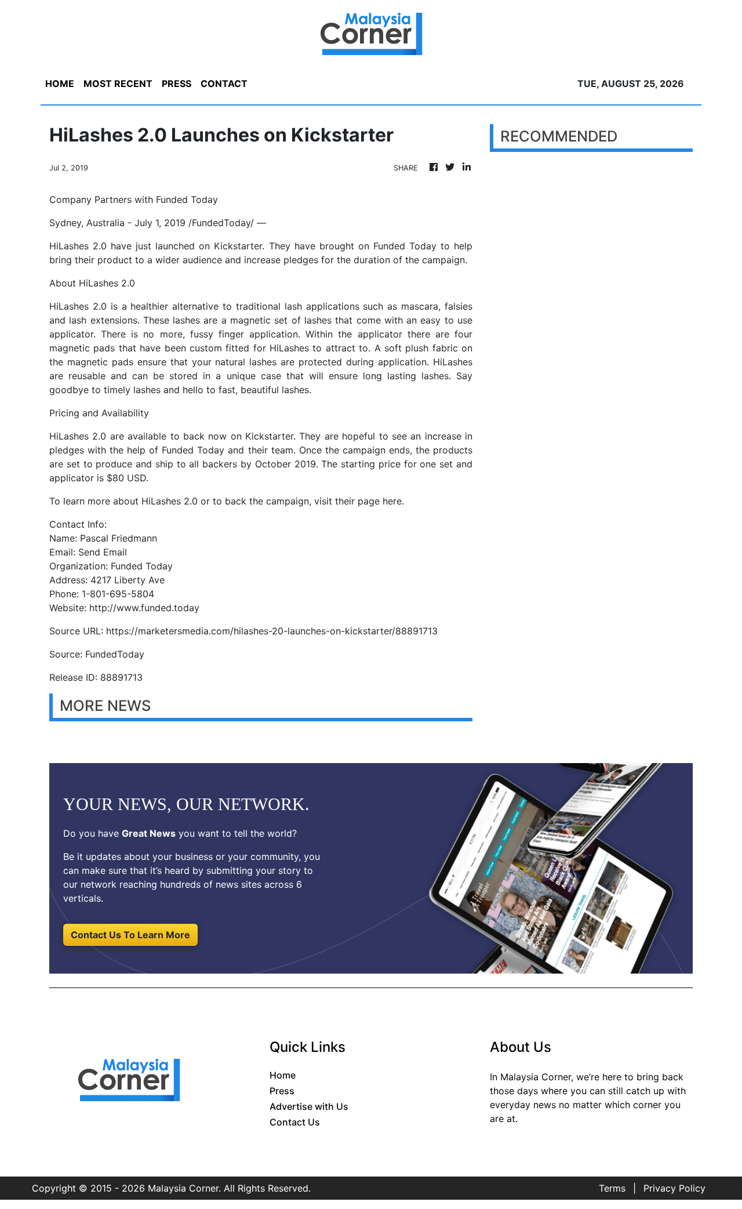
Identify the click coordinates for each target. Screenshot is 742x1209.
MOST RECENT (117, 83)
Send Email (102, 552)
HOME (59, 83)
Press (282, 1091)
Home (283, 1075)
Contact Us (295, 1122)
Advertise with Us (309, 1106)
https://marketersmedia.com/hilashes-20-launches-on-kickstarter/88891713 (272, 631)
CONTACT (224, 83)
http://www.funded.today (144, 607)
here (392, 501)
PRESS (176, 83)
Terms (612, 1188)
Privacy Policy (674, 1188)
